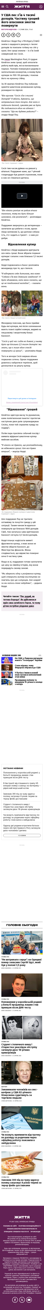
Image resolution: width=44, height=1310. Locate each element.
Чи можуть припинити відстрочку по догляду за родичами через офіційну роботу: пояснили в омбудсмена (21, 817)
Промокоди (35, 1231)
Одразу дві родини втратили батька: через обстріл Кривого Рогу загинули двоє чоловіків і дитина (21, 828)
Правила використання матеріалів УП (22, 1229)
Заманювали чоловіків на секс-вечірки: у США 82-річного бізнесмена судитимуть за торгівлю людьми (19, 1093)
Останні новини (13, 768)
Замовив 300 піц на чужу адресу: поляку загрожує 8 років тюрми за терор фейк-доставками (20, 796)
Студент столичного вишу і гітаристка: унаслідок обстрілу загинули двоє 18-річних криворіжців (21, 807)
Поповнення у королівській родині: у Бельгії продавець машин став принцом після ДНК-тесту (21, 775)
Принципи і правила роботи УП (16, 1231)
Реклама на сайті (10, 1226)
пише (7, 59)
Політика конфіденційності (30, 1226)
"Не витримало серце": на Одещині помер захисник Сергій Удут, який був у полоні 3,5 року (21, 962)
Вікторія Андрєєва (9, 29)
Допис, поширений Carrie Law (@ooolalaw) (22, 402)
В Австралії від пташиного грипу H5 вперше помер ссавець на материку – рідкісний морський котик (22, 785)
